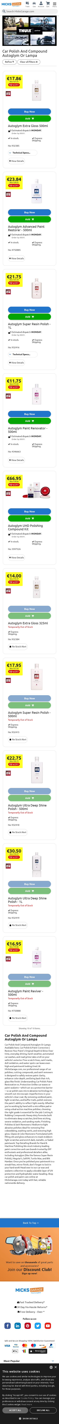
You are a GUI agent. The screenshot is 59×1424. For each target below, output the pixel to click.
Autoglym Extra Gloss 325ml (28, 623)
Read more (27, 1404)
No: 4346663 (14, 452)
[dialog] (29, 1393)
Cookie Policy (27, 1398)
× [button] (55, 1367)
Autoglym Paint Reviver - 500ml (25, 992)
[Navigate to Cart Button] (48, 3)
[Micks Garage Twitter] (40, 1327)
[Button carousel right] (54, 30)
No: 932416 (13, 347)
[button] (29, 1418)
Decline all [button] (43, 1410)
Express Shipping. (37, 139)
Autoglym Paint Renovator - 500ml (27, 430)
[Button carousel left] (5, 30)
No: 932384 (13, 639)
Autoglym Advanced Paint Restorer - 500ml (26, 228)
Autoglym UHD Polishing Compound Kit (25, 527)
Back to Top (29, 1222)
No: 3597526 (14, 549)
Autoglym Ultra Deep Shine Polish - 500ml (27, 807)
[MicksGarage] (11, 4)
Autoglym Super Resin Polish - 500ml (29, 714)
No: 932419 (13, 918)
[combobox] (51, 1367)
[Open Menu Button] (54, 3)
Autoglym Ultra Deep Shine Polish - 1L (27, 900)
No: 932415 (13, 732)
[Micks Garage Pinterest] (30, 1327)
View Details (17, 161)
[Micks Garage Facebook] (9, 1327)
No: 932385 (13, 146)
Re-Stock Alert (19, 646)
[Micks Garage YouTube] (50, 1327)
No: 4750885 (14, 250)
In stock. (14, 138)
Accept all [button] (15, 1410)
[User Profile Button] (41, 3)
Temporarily (20, 627)
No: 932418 (13, 825)
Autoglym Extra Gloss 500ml (28, 126)
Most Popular (12, 1361)
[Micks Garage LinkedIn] (19, 1327)
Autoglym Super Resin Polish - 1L (29, 325)
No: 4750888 (14, 1011)
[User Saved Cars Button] (34, 3)
